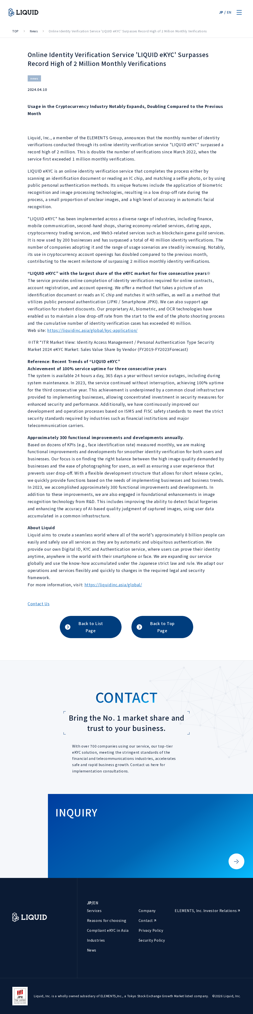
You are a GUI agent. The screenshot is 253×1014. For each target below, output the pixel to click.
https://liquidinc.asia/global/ (113, 585)
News (34, 31)
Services (94, 910)
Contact (146, 920)
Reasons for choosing (106, 920)
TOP (15, 31)
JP (221, 12)
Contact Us (38, 604)
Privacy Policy (151, 930)
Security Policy (152, 940)
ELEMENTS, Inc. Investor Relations (206, 910)
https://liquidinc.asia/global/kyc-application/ (92, 330)
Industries (96, 940)
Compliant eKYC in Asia (108, 930)
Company (147, 910)
